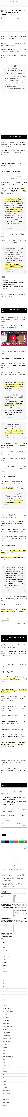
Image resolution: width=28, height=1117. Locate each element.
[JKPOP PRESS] (14, 2)
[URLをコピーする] (25, 842)
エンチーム (5, 1002)
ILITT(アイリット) (7, 953)
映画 (4, 1078)
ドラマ (4, 1029)
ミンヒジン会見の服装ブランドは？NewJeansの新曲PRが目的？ (18, 622)
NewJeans (5, 965)
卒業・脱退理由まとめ (8, 1056)
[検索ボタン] (25, 2)
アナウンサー (6, 996)
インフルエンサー (7, 999)
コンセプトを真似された (12, 78)
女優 (4, 1062)
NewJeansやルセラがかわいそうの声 (15, 88)
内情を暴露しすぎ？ (11, 86)
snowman (5, 974)
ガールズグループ (7, 1008)
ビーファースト (6, 1032)
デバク (15, 178)
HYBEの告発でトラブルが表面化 (14, 70)
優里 (4, 1053)
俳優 (4, 1050)
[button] (3, 842)
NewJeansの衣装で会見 (12, 80)
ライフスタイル (6, 1041)
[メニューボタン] (2, 2)
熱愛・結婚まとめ (7, 1090)
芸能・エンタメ (6, 1099)
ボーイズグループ (7, 1035)
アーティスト (6, 990)
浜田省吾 (5, 1087)
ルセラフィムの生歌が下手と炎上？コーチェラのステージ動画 (17, 824)
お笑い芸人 (5, 1005)
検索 (25, 848)
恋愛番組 (5, 1072)
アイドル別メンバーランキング (10, 993)
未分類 (4, 1081)
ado (4, 947)
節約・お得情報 (6, 1093)
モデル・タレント (7, 1038)
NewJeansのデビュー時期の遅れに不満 (16, 76)
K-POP (4, 14)
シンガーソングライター (8, 1011)
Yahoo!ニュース (10, 228)
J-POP (4, 959)
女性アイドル (6, 1065)
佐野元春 (5, 1047)
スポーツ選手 (6, 1017)
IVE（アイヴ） (6, 956)
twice (4, 977)
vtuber (4, 980)
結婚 (4, 1096)
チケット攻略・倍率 (7, 1026)
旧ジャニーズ (6, 1075)
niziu (4, 968)
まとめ (6, 91)
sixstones (5, 971)
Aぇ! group (5, 950)
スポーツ (5, 1014)
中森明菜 (5, 1044)
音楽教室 (5, 1105)
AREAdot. (9, 506)
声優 (4, 1059)
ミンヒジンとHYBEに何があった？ (13, 68)
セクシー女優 (6, 1020)
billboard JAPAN (10, 271)
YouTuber (5, 986)
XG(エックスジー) (7, 983)
